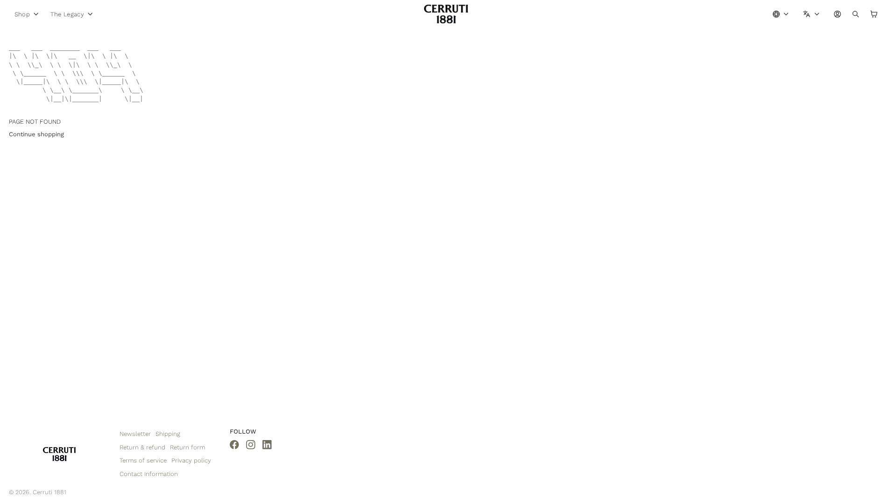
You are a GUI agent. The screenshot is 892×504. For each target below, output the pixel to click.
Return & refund (142, 447)
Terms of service (143, 460)
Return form (187, 447)
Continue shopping (36, 134)
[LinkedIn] (267, 444)
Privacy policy (191, 460)
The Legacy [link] (67, 14)
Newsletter (135, 433)
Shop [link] (22, 14)
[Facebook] (234, 444)
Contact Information (149, 473)
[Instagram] (250, 444)
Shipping (168, 433)
